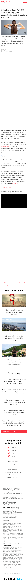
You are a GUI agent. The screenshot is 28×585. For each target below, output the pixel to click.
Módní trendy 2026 (18, 492)
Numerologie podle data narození (10, 490)
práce (24, 282)
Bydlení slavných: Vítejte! (8, 492)
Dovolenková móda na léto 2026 (9, 502)
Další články (6, 431)
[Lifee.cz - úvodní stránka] (5, 2)
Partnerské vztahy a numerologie (10, 498)
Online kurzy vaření (13, 461)
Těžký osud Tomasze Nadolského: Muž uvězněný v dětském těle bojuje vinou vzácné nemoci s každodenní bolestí (12, 523)
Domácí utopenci (16, 514)
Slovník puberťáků (6, 488)
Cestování (18, 489)
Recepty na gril (19, 493)
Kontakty (13, 464)
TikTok (12, 453)
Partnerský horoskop (15, 488)
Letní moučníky (14, 503)
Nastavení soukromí (13, 480)
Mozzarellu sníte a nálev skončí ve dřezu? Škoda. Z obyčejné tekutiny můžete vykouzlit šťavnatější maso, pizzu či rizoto (12, 566)
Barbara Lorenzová (10, 50)
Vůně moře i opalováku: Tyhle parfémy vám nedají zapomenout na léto (12, 527)
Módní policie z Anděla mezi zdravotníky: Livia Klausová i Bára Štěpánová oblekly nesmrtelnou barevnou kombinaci (14, 392)
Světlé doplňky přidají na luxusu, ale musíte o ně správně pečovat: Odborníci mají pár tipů (13, 402)
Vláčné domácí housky (7, 512)
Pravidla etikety (13, 487)
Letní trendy (12, 493)
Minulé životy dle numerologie (9, 497)
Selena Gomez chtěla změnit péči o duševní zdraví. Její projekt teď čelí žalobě (12, 551)
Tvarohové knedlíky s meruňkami (10, 516)
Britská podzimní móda (9, 499)
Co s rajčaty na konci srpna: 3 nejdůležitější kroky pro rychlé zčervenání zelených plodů (12, 562)
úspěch (7, 285)
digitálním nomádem (6, 146)
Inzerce (13, 467)
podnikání (19, 282)
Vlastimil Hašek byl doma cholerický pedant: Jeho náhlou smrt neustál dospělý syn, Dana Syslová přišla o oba (12, 530)
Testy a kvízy (5, 489)
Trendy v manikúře (15, 496)
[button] (23, 2)
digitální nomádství (11, 282)
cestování (3, 282)
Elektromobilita (6, 504)
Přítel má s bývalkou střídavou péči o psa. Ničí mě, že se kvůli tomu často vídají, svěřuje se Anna (13, 539)
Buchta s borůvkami (7, 514)
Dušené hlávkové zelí (17, 512)
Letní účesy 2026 (6, 503)
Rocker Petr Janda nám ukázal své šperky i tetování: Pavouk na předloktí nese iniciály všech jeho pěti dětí (14, 381)
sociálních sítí (15, 183)
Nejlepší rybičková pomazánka (9, 511)
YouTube (13, 456)
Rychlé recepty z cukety (8, 510)
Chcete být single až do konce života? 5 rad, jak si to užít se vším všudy (14, 312)
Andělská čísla (12, 489)
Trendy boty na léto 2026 (8, 501)
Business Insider (7, 187)
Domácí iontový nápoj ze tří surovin (10, 508)
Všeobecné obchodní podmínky (13, 472)
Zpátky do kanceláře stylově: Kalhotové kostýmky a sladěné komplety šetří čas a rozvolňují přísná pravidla (13, 423)
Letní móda (6, 493)
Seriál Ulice (20, 498)
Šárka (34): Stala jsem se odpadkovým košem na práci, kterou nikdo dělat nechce (14, 413)
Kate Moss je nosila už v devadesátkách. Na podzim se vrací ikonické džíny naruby (12, 548)
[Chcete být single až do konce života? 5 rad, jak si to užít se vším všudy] (14, 307)
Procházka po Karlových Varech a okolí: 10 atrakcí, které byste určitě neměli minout (14, 362)
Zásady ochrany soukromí (13, 477)
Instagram (13, 450)
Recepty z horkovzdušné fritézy (9, 517)
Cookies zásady (13, 474)
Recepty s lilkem (6, 513)
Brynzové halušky (14, 513)
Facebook (13, 447)
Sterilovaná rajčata (15, 507)
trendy (3, 285)
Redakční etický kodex (13, 469)
